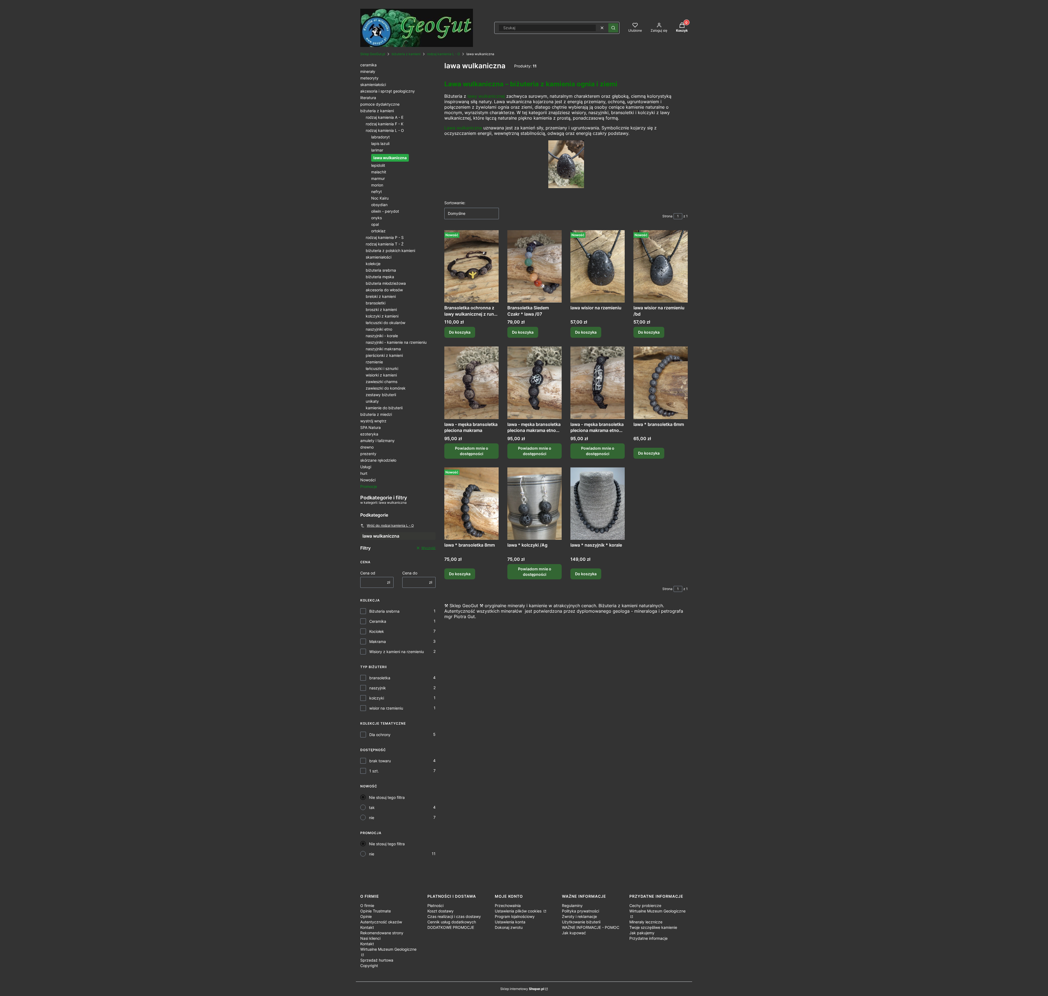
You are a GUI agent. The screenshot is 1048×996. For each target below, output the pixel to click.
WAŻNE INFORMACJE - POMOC (590, 927)
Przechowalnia (508, 905)
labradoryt (380, 137)
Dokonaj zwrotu (509, 927)
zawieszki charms (381, 381)
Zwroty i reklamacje (579, 916)
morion (377, 185)
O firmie (367, 905)
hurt (363, 473)
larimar (377, 150)
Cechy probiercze (645, 905)
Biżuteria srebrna (384, 611)
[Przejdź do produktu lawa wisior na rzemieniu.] (597, 266)
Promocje (368, 486)
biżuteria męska (380, 276)
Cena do (409, 573)
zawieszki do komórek (386, 388)
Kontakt (367, 927)
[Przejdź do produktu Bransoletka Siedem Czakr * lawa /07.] (534, 266)
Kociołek (376, 631)
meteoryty (369, 78)
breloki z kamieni (381, 296)
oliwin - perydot (385, 211)
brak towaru (380, 760)
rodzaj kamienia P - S (385, 237)
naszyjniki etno (379, 329)
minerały (367, 71)
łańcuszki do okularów (385, 322)
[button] (613, 27)
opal (375, 224)
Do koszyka (460, 332)
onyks (376, 217)
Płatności (435, 905)
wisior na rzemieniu (386, 708)
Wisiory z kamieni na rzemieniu (396, 651)
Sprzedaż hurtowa (376, 960)
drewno (367, 447)
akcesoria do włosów (384, 289)
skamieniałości (373, 84)
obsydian (379, 204)
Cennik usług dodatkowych (451, 922)
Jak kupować (574, 932)
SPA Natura (370, 427)
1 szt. (374, 771)
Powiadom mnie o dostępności (471, 451)
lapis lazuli (380, 143)
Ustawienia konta (510, 922)
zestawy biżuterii (381, 394)
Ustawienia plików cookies (519, 911)
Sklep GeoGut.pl (372, 54)
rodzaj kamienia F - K (384, 123)
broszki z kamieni (381, 309)
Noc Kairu (380, 198)
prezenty (368, 453)
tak (372, 807)
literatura (368, 97)
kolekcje (373, 263)
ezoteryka (369, 434)
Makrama (377, 641)
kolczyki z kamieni (382, 316)
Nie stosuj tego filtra (387, 797)
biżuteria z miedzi (376, 414)
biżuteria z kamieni (406, 54)
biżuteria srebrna (381, 270)
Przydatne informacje (648, 938)
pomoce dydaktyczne (380, 104)
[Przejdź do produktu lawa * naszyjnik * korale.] (597, 503)
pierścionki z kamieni (384, 355)
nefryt (376, 191)
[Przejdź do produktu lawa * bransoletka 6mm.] (660, 382)
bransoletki (375, 303)
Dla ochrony (380, 734)
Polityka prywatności (580, 911)
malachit (378, 172)
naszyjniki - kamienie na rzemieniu (396, 342)
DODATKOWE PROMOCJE (450, 927)
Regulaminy (572, 905)
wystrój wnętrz (373, 421)
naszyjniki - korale (382, 335)
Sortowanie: (454, 202)
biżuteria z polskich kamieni (390, 250)
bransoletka (379, 677)
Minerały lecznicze (645, 922)
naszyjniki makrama (383, 348)
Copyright (369, 965)
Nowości (368, 480)
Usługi (365, 466)
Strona (667, 216)
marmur (378, 178)
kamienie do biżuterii (384, 407)
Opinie (366, 916)
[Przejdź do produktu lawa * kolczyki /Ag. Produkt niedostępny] (534, 503)
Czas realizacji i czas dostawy (454, 916)
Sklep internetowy (522, 989)
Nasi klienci (370, 938)
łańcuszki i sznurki (382, 368)
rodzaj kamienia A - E (384, 117)
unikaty (372, 401)
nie (371, 817)
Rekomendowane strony (381, 932)
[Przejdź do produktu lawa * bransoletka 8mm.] (471, 503)
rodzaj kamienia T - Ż (385, 244)
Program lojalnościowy (515, 916)
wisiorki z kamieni (381, 375)
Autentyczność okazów (381, 922)
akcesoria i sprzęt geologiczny (387, 91)
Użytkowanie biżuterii (581, 922)
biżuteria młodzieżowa (386, 283)
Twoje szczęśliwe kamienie (653, 927)
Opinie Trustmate (375, 911)
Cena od (367, 573)
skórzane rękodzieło (378, 460)
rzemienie (374, 362)
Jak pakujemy (641, 932)
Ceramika (377, 621)
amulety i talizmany (377, 440)
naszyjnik (377, 688)
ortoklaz (378, 231)
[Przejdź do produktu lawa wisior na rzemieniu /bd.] (660, 266)
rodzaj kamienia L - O (443, 54)
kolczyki (376, 698)
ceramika (368, 65)
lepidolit (378, 165)
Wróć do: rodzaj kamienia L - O (390, 525)
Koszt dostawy (440, 911)
